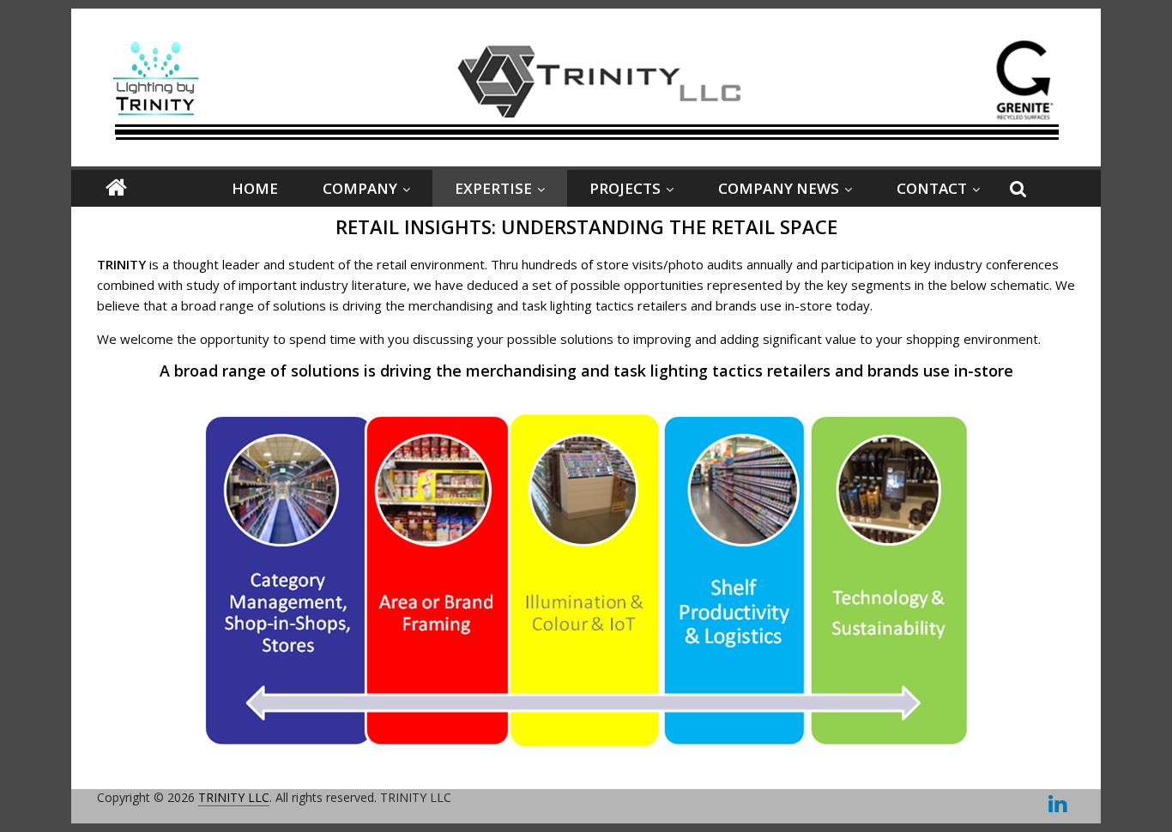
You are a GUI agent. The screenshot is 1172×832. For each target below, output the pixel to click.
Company (360, 188)
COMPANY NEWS (778, 188)
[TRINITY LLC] (116, 188)
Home (255, 188)
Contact (932, 188)
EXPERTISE (493, 188)
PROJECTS (625, 188)
